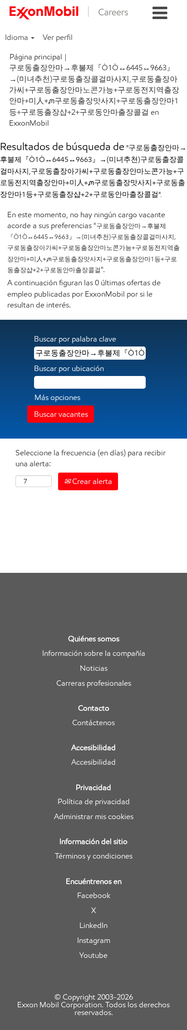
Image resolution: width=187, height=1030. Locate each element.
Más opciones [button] (57, 397)
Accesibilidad (93, 762)
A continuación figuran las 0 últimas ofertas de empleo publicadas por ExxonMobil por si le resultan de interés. (84, 293)
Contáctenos (93, 722)
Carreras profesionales (93, 683)
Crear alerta (91, 481)
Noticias (94, 668)
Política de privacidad (94, 801)
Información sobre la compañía (93, 653)
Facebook (93, 895)
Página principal (36, 56)
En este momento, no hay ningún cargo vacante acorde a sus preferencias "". (93, 242)
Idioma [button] (17, 37)
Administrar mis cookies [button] (93, 816)
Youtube (93, 955)
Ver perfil (58, 37)
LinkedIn (93, 925)
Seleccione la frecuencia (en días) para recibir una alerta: (90, 458)
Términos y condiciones (94, 856)
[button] (160, 13)
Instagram (93, 940)
